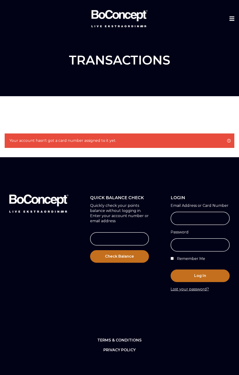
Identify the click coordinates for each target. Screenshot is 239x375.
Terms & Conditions (119, 340)
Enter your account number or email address (119, 218)
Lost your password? (190, 289)
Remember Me (190, 258)
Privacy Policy (119, 350)
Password (180, 232)
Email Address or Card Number (199, 205)
